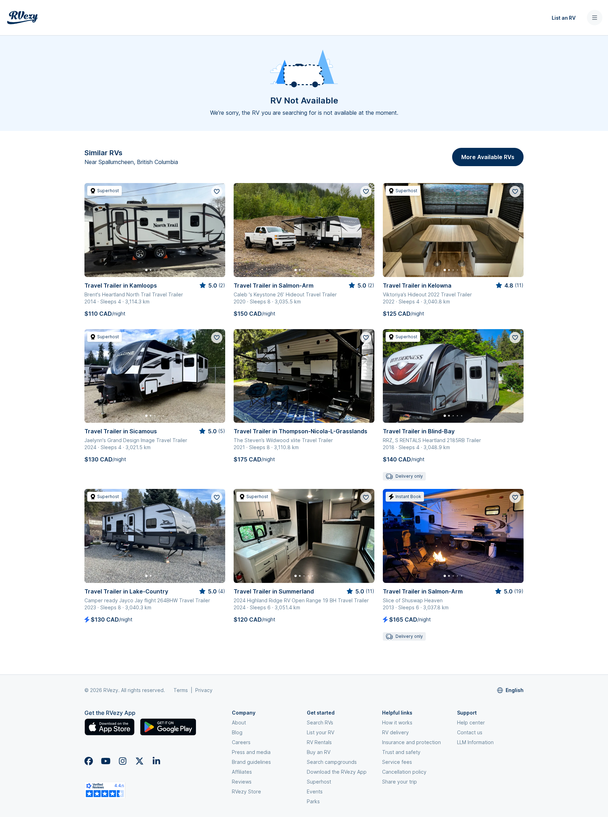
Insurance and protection (411, 742)
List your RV (320, 732)
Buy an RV (318, 752)
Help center (471, 722)
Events (315, 791)
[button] (212, 18)
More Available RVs (487, 157)
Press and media (251, 752)
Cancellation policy (404, 772)
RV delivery (395, 732)
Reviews (242, 782)
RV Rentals (319, 742)
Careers (241, 742)
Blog (237, 732)
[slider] (211, 285)
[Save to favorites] (216, 191)
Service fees (397, 762)
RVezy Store (246, 791)
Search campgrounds (332, 762)
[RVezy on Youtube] (105, 761)
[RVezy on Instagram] (122, 761)
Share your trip (399, 782)
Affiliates (242, 772)
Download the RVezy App (337, 772)
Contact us (469, 732)
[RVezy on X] (139, 761)
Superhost (319, 782)
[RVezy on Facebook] (88, 761)
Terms (180, 690)
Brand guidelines (251, 762)
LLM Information (475, 742)
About (239, 722)
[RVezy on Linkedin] (156, 761)
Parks (313, 801)
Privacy (204, 690)
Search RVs (320, 722)
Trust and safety (401, 752)
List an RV (564, 18)
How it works (397, 722)
